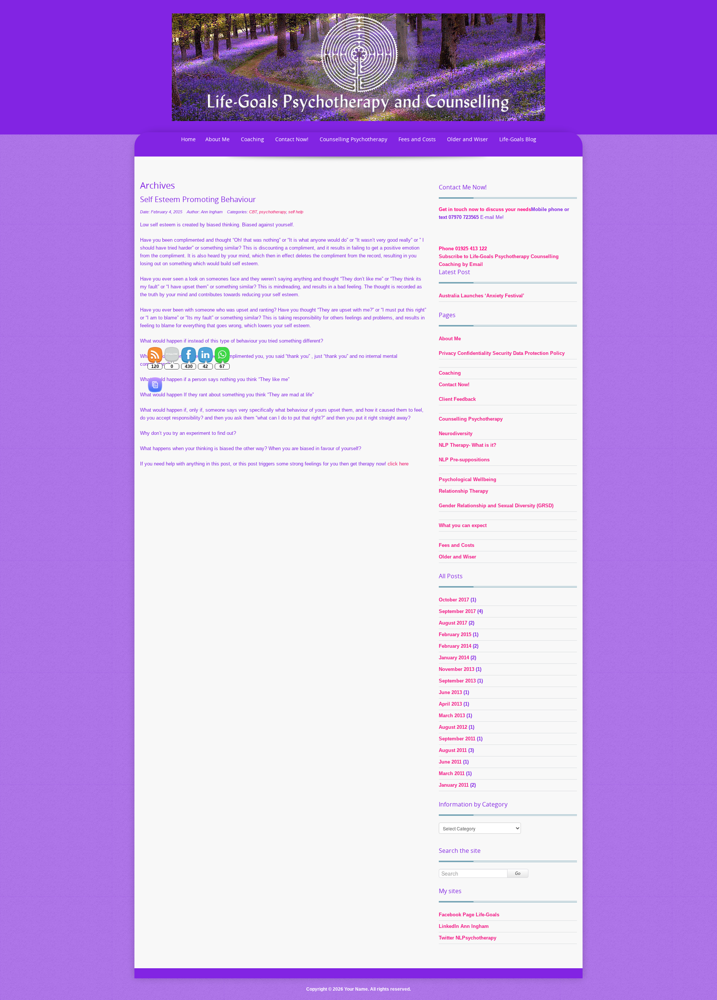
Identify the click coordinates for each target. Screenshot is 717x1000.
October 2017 (454, 600)
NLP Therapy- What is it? (467, 445)
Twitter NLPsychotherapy (467, 938)
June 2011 (450, 762)
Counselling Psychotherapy (353, 139)
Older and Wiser (467, 139)
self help (295, 212)
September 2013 (457, 681)
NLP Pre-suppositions (464, 459)
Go (518, 873)
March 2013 (452, 715)
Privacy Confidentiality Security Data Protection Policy (502, 353)
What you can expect (463, 525)
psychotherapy (272, 212)
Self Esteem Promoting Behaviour (198, 199)
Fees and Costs (417, 139)
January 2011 (454, 785)
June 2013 (450, 692)
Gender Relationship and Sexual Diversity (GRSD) (496, 505)
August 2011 (453, 750)
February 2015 (455, 634)
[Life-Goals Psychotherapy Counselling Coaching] (358, 66)
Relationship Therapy (463, 491)
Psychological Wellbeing (467, 479)
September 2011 (457, 739)
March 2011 (452, 773)
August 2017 (453, 623)
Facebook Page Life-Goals (469, 914)
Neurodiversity (455, 433)
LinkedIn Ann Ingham (464, 926)
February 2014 (455, 646)
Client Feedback (457, 399)
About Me (217, 139)
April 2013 (450, 704)
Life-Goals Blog (517, 139)
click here (398, 464)
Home (188, 139)
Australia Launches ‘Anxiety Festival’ (481, 295)
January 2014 (454, 657)
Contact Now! (291, 139)
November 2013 (456, 669)
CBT (253, 212)
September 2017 (457, 611)
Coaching (252, 139)
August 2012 (453, 727)
